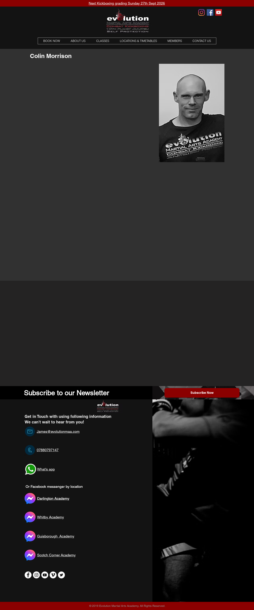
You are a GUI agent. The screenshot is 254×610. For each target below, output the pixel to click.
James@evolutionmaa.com (58, 431)
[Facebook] (210, 12)
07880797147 (48, 450)
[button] (102, 41)
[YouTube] (218, 12)
